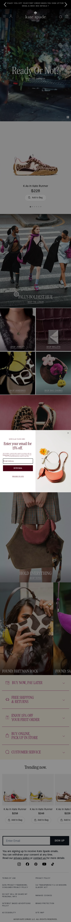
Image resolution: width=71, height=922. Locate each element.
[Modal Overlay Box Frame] (35, 461)
